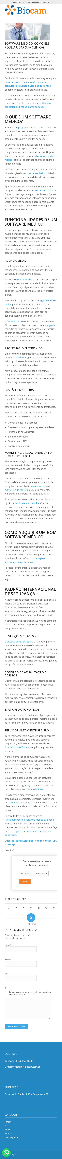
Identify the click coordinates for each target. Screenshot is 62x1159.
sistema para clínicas (16, 357)
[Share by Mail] (53, 908)
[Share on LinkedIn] (38, 908)
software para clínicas (20, 802)
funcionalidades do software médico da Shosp (29, 819)
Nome (8, 945)
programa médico (27, 127)
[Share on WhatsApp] (8, 908)
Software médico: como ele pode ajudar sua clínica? (27, 45)
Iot (6, 1125)
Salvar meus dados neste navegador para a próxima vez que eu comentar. (30, 993)
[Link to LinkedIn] (46, 1154)
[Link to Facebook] (42, 1154)
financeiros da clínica (16, 747)
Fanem (8, 1121)
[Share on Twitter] (23, 908)
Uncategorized (12, 1137)
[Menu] (55, 9)
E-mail (8, 959)
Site (6, 974)
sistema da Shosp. (35, 789)
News (7, 1129)
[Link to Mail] (51, 1154)
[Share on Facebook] (16, 908)
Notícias (9, 1133)
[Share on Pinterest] (31, 908)
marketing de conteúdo (17, 489)
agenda (51, 325)
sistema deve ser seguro (20, 641)
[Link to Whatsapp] (55, 1154)
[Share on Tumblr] (46, 908)
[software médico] (27, 31)
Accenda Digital (10, 1155)
